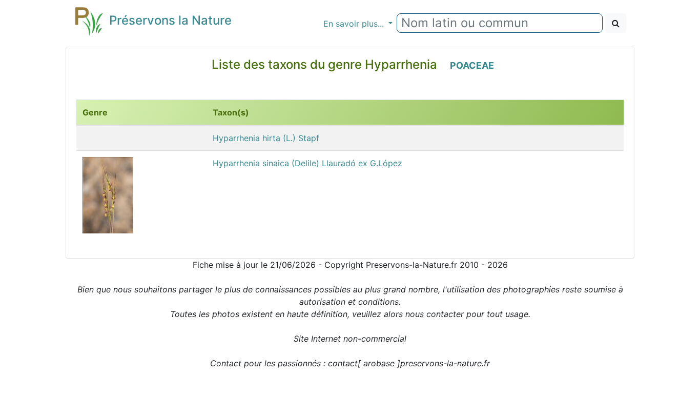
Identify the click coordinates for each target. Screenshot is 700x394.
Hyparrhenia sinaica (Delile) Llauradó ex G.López (307, 163)
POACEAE (472, 65)
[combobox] (500, 23)
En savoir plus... (354, 23)
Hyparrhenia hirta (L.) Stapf (266, 138)
